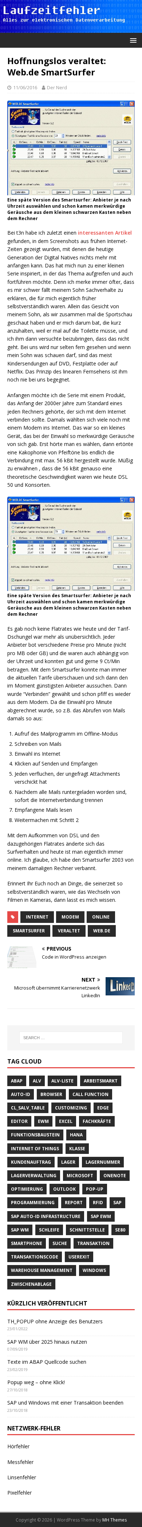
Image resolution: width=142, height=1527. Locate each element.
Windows (94, 1270)
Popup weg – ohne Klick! (36, 1382)
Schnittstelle (87, 1230)
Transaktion (93, 1243)
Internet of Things (35, 1149)
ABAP (17, 1081)
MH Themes (114, 1520)
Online (101, 917)
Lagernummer (103, 1162)
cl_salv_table (28, 1108)
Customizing (71, 1108)
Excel (65, 1121)
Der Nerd (57, 87)
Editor (19, 1121)
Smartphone (26, 1243)
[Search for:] (71, 1037)
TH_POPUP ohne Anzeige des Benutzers (55, 1321)
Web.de (101, 931)
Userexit (79, 1257)
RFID (98, 1202)
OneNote (114, 1175)
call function (90, 1094)
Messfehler (20, 1462)
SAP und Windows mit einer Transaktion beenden (65, 1402)
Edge (103, 1108)
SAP (117, 1202)
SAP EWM (101, 1216)
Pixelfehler (19, 1492)
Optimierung (27, 1189)
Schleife (49, 1230)
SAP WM (20, 1230)
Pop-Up (94, 1189)
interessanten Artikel (105, 232)
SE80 (120, 1230)
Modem (70, 917)
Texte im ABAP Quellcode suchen (46, 1361)
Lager (68, 1162)
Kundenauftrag (31, 1162)
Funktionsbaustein (35, 1135)
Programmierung (33, 1202)
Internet (37, 917)
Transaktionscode (34, 1257)
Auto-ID (20, 1094)
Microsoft (80, 1175)
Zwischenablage (31, 1284)
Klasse (77, 1149)
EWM (43, 1121)
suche (59, 1243)
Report (74, 1202)
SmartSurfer (29, 931)
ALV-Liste (62, 1081)
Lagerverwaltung (33, 1175)
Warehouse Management (41, 1270)
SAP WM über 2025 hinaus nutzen (47, 1341)
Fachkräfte (97, 1121)
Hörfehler (18, 1446)
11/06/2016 (25, 87)
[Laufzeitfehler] (71, 28)
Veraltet (69, 931)
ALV (37, 1081)
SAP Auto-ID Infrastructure (45, 1216)
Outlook (64, 1189)
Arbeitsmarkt (101, 1081)
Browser (51, 1094)
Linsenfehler (21, 1477)
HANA (76, 1135)
